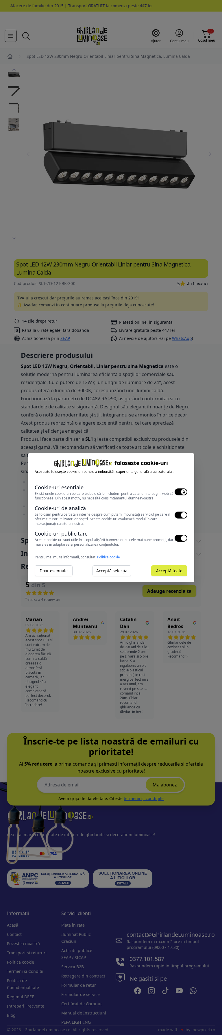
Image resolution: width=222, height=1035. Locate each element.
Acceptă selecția (111, 570)
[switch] (181, 491)
